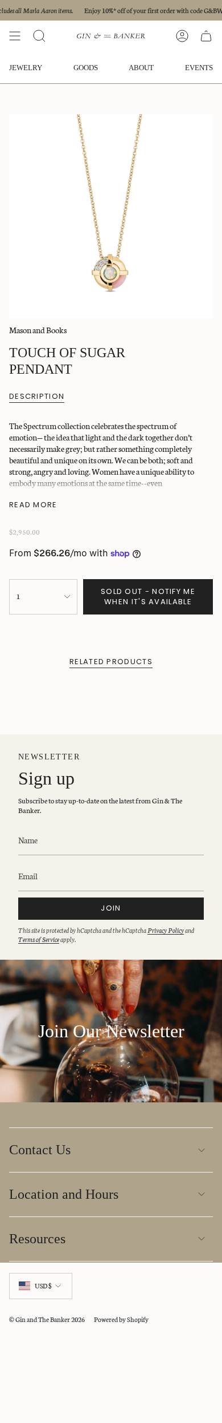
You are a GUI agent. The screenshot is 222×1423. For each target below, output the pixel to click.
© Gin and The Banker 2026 (47, 1319)
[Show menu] (14, 36)
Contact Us (40, 1149)
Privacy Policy (165, 930)
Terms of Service (38, 939)
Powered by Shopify (121, 1319)
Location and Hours (63, 1194)
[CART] (206, 36)
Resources (37, 1238)
